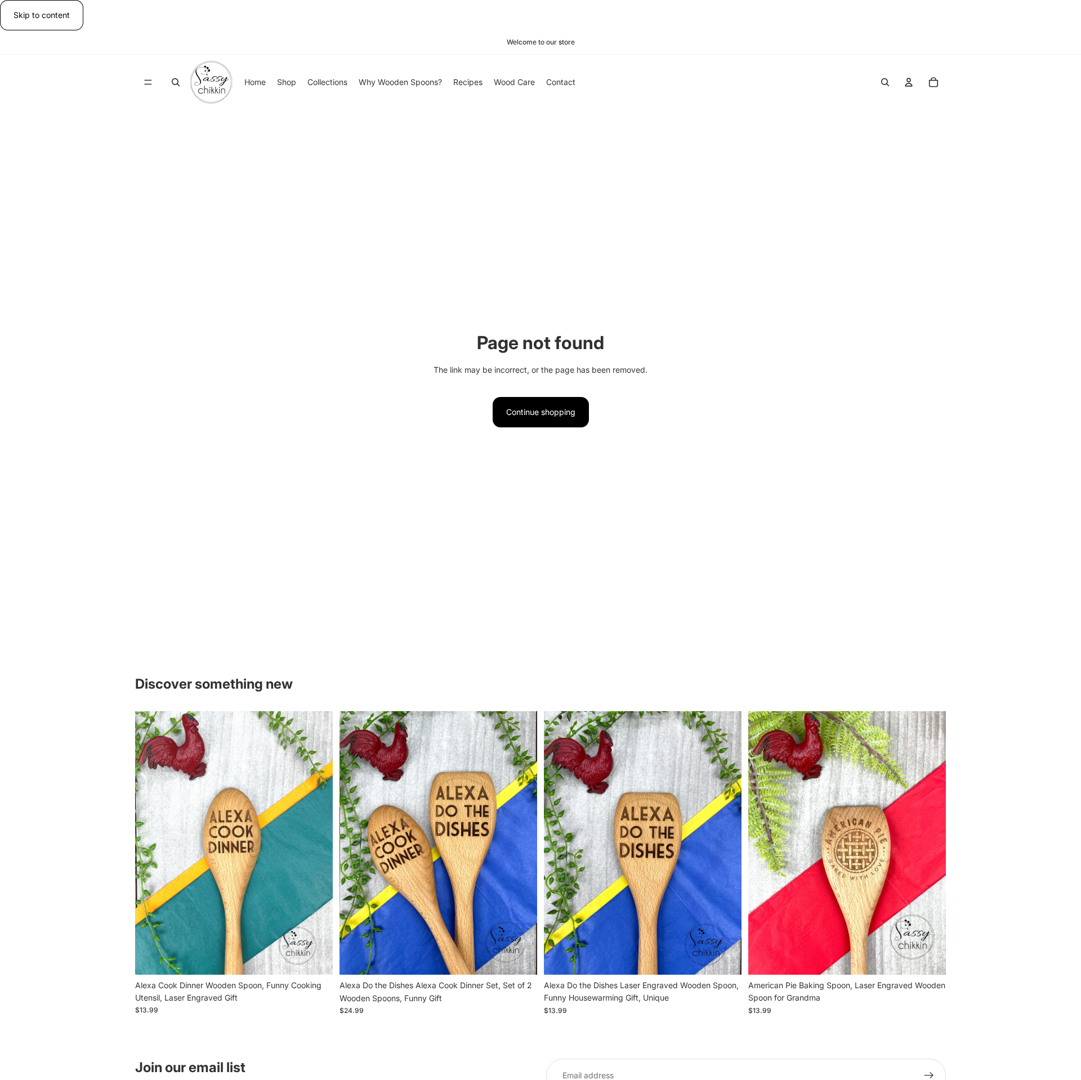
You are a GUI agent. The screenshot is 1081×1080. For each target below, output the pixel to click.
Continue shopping (540, 412)
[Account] (908, 82)
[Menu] (148, 83)
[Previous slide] (152, 843)
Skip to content (42, 15)
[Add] (520, 957)
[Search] (175, 82)
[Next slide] (316, 843)
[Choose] (315, 957)
